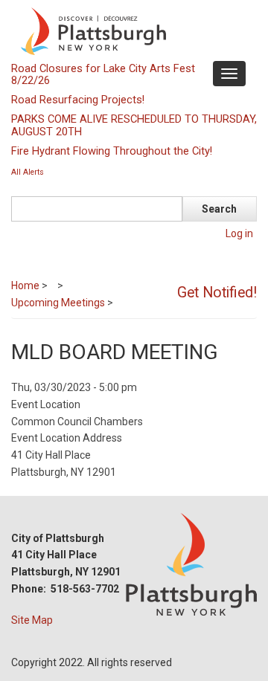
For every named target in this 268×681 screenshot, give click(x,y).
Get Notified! (217, 292)
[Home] (132, 30)
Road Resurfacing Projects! (77, 99)
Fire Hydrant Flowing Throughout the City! (111, 151)
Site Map (32, 620)
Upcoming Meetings (58, 303)
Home (25, 285)
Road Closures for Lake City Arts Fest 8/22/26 (103, 74)
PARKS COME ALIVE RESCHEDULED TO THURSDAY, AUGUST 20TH (134, 125)
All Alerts (27, 172)
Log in (239, 233)
